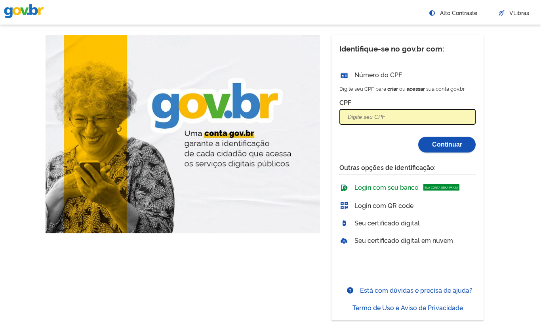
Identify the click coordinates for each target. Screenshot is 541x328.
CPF (345, 102)
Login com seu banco (405, 187)
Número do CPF (377, 74)
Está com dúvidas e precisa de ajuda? (415, 290)
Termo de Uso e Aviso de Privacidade (407, 307)
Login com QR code (383, 205)
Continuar (447, 144)
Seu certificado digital (386, 222)
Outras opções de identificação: (387, 167)
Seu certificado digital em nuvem (403, 240)
